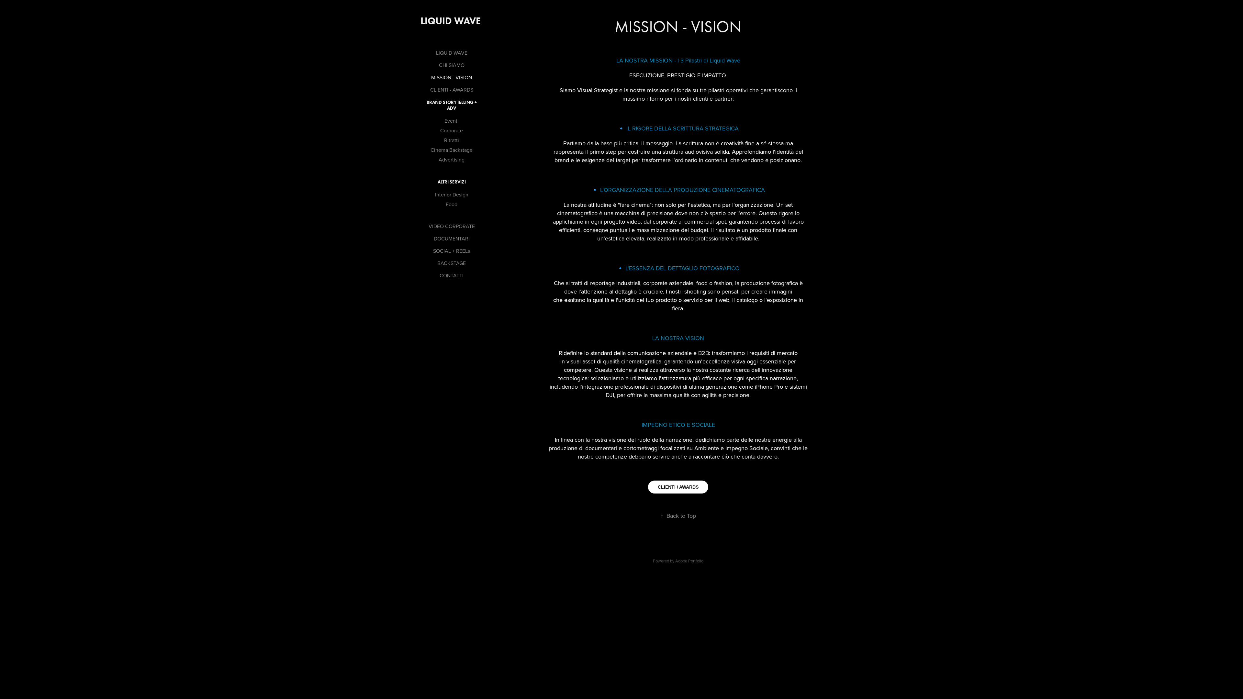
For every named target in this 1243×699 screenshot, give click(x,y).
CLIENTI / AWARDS (678, 487)
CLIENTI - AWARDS (451, 89)
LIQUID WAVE (451, 52)
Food (451, 204)
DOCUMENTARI (452, 238)
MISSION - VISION (451, 77)
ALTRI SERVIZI (452, 182)
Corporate (451, 130)
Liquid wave (451, 21)
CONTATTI (452, 275)
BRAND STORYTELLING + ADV (452, 105)
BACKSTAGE (451, 263)
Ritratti (451, 140)
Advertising (452, 159)
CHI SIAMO (452, 65)
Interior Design (451, 194)
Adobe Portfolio (689, 561)
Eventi (451, 120)
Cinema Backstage (452, 149)
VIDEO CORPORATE (452, 226)
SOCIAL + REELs (451, 250)
